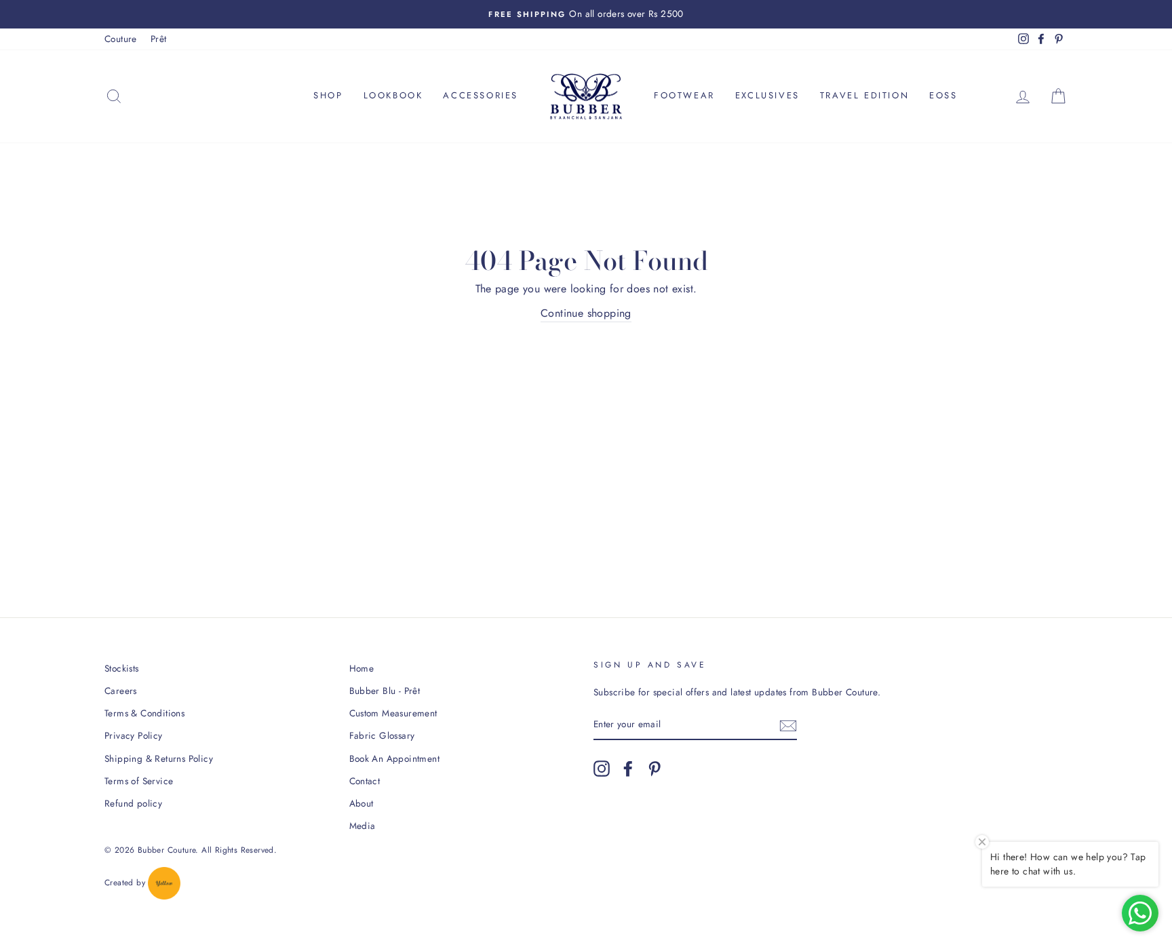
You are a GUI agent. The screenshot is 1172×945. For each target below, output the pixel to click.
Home (361, 668)
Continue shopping (586, 313)
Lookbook (393, 95)
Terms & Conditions (144, 713)
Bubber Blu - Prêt (385, 690)
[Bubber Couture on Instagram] (601, 768)
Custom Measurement (393, 713)
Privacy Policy (133, 735)
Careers (120, 690)
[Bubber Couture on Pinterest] (654, 768)
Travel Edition (864, 95)
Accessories (480, 95)
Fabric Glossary (382, 735)
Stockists (121, 668)
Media (362, 825)
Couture (120, 38)
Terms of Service (138, 781)
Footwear (684, 95)
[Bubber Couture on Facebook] (628, 768)
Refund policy (133, 803)
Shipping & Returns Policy (158, 758)
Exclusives (767, 95)
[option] (586, 14)
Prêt (159, 38)
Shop (328, 95)
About (361, 803)
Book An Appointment (394, 758)
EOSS (943, 95)
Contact (364, 781)
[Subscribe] (788, 725)
